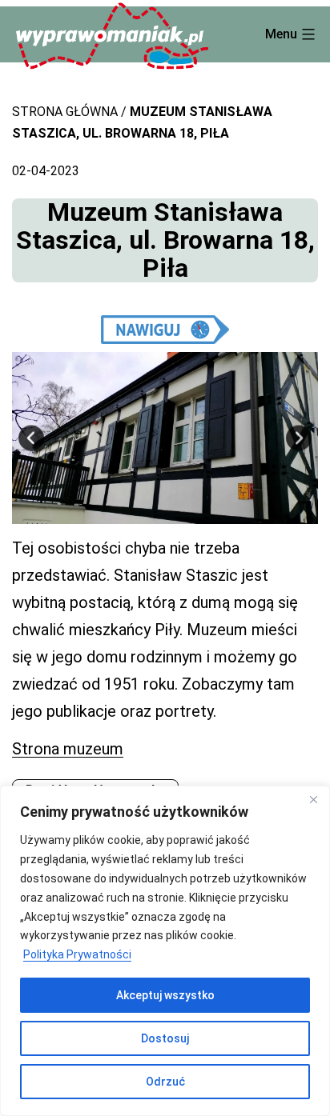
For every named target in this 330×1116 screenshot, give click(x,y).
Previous (31, 438)
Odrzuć (165, 1081)
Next (299, 438)
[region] (165, 951)
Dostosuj (165, 1038)
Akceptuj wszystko (165, 995)
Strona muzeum (67, 748)
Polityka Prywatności (77, 954)
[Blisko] (313, 799)
